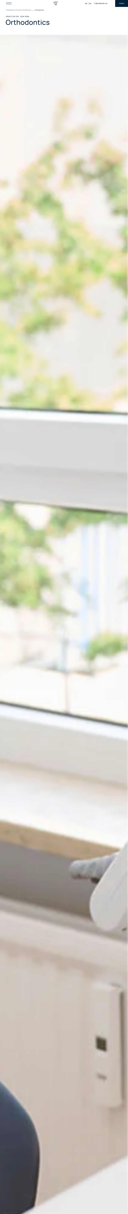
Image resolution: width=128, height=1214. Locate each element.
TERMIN (121, 3)
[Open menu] (9, 3)
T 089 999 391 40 (100, 3)
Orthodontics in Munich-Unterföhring (18, 10)
